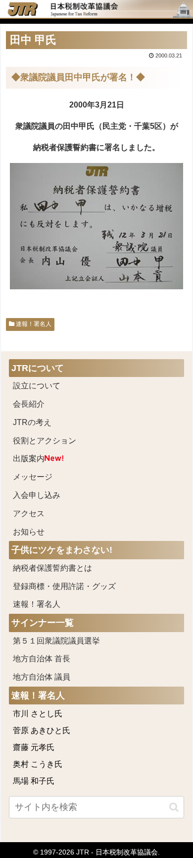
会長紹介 (29, 404)
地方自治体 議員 (41, 677)
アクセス (29, 513)
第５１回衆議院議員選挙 (56, 641)
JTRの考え (32, 422)
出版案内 (29, 458)
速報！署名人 (32, 324)
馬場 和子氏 (33, 781)
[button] (174, 807)
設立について (36, 385)
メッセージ (32, 477)
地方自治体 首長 (53, 658)
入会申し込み (36, 495)
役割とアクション (44, 440)
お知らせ (29, 532)
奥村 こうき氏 (37, 764)
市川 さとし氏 (37, 713)
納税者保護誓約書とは (52, 568)
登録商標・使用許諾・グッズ (64, 586)
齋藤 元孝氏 (33, 747)
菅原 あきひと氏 (41, 730)
